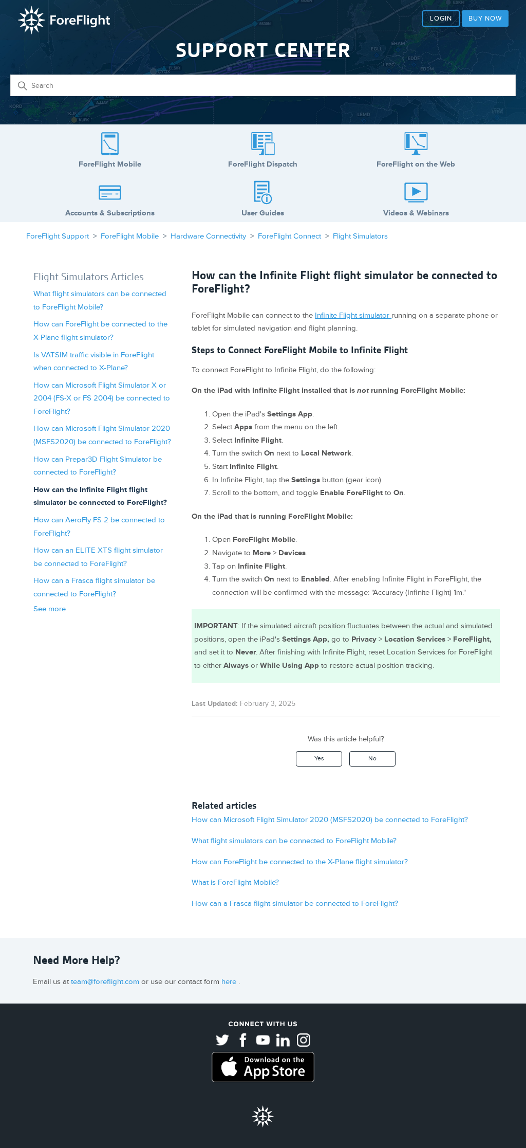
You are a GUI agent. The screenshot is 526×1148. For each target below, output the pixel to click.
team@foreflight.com (106, 982)
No (372, 758)
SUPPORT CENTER (263, 50)
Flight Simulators (360, 236)
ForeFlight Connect (289, 236)
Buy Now (485, 18)
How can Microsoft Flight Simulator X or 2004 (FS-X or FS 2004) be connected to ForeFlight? (101, 398)
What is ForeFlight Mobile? (235, 882)
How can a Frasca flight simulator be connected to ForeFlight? (295, 903)
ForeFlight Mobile (130, 236)
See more (49, 609)
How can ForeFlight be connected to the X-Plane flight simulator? (300, 862)
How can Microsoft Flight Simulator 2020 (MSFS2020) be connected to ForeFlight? (330, 820)
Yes (319, 758)
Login (441, 18)
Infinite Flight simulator (353, 315)
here (229, 982)
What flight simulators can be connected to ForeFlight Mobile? (294, 841)
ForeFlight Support (57, 236)
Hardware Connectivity (208, 236)
